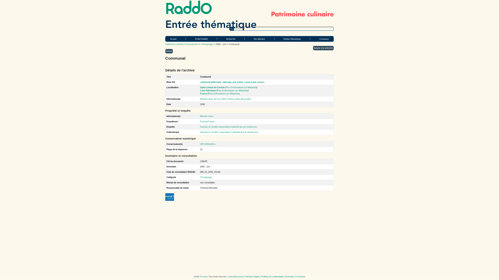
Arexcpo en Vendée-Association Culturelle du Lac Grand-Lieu (228, 127)
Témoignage (206, 177)
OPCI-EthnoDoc (207, 144)
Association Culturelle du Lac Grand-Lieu (239, 132)
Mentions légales (253, 276)
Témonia (203, 276)
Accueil (173, 39)
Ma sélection (259, 39)
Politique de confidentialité (272, 276)
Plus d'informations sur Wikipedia (241, 87)
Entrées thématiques (292, 39)
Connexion (324, 39)
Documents (192, 44)
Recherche (230, 39)
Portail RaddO (201, 39)
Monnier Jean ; (207, 116)
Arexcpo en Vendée (209, 132)
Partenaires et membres (295, 276)
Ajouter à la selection (323, 48)
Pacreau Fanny (207, 121)
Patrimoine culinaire (174, 44)
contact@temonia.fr (236, 276)
